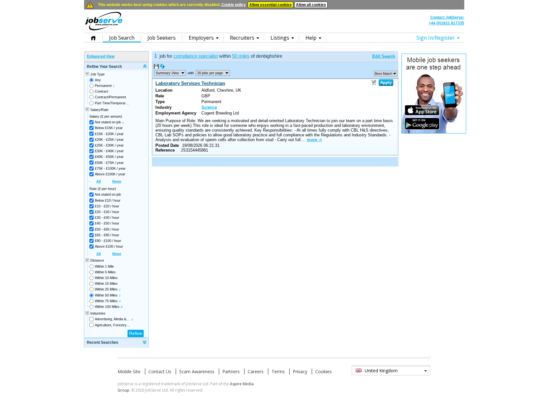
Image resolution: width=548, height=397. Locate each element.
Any (98, 80)
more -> (314, 139)
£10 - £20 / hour (107, 206)
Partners (231, 371)
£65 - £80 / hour (107, 235)
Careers (256, 371)
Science (209, 107)
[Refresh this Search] (162, 67)
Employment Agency (175, 113)
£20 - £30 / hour (107, 212)
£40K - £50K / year (109, 157)
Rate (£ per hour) (102, 189)
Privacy (300, 371)
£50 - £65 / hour (107, 229)
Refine (135, 333)
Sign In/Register (435, 37)
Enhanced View (100, 56)
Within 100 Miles (107, 307)
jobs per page (210, 73)
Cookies (323, 371)
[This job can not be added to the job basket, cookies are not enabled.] (373, 82)
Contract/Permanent (110, 97)
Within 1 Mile (104, 266)
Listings (280, 37)
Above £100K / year (110, 174)
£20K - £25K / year (109, 139)
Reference (165, 150)
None (116, 181)
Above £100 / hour (109, 246)
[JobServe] (103, 30)
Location (164, 90)
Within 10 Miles (106, 278)
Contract (101, 91)
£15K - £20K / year (109, 134)
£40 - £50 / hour (107, 223)
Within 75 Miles (106, 301)
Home (93, 37)
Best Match (383, 73)
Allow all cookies (311, 5)
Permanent (103, 86)
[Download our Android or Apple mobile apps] (433, 132)
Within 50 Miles (106, 295)
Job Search (121, 37)
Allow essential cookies (270, 5)
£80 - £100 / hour (108, 241)
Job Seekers (161, 37)
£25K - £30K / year (109, 145)
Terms (278, 371)
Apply (386, 82)
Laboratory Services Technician (190, 83)
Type (160, 101)
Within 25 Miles (106, 289)
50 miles (241, 56)
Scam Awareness (196, 371)
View (167, 73)
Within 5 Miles (105, 272)
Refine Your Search (104, 66)
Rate (159, 96)
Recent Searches (102, 342)
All (98, 181)
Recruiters (242, 37)
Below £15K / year (109, 128)
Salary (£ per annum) (105, 116)
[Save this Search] (157, 67)
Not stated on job (108, 122)
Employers (201, 37)
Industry (163, 107)
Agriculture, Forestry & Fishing (112, 325)
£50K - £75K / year (109, 163)
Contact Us (159, 371)
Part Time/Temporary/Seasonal (112, 103)
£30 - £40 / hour (107, 217)
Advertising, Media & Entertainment (112, 319)
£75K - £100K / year (110, 168)
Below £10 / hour (108, 200)
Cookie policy (233, 5)
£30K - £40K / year (109, 151)
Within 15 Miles (106, 283)
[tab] (116, 66)
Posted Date (167, 145)
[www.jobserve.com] (274, 30)
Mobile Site (129, 371)
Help (310, 37)
